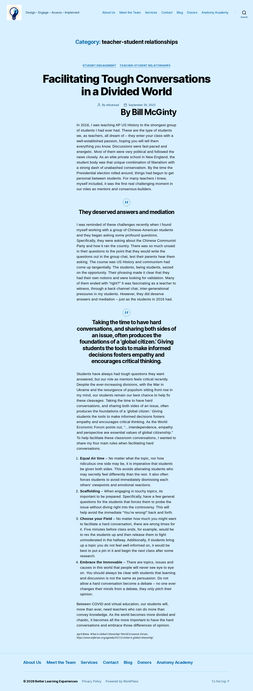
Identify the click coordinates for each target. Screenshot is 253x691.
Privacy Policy (91, 681)
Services (151, 12)
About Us (108, 12)
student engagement (99, 65)
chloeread (112, 105)
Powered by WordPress (122, 681)
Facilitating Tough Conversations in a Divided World (126, 85)
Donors (192, 12)
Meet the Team (130, 12)
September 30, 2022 (142, 105)
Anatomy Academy (215, 12)
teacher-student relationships (145, 65)
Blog (180, 12)
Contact (167, 12)
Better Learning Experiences (56, 681)
